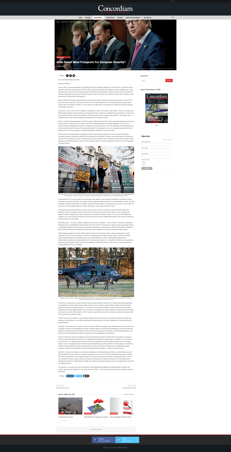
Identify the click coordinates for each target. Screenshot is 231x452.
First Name (144, 148)
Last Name (144, 153)
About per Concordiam (133, 17)
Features (88, 17)
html (144, 162)
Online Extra (110, 17)
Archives (120, 17)
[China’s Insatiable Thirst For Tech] (122, 405)
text (144, 164)
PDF (156, 125)
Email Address (146, 142)
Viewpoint (67, 57)
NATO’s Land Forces (62, 388)
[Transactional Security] (70, 405)
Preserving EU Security (129, 388)
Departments (98, 17)
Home (80, 17)
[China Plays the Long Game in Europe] (96, 405)
